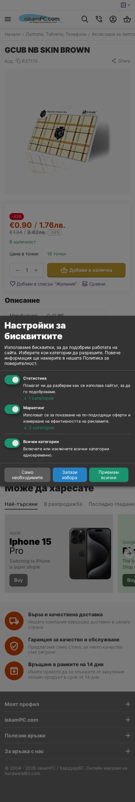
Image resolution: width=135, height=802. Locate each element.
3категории (38, 427)
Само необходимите (27, 474)
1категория (38, 398)
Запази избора (69, 474)
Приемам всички (109, 474)
